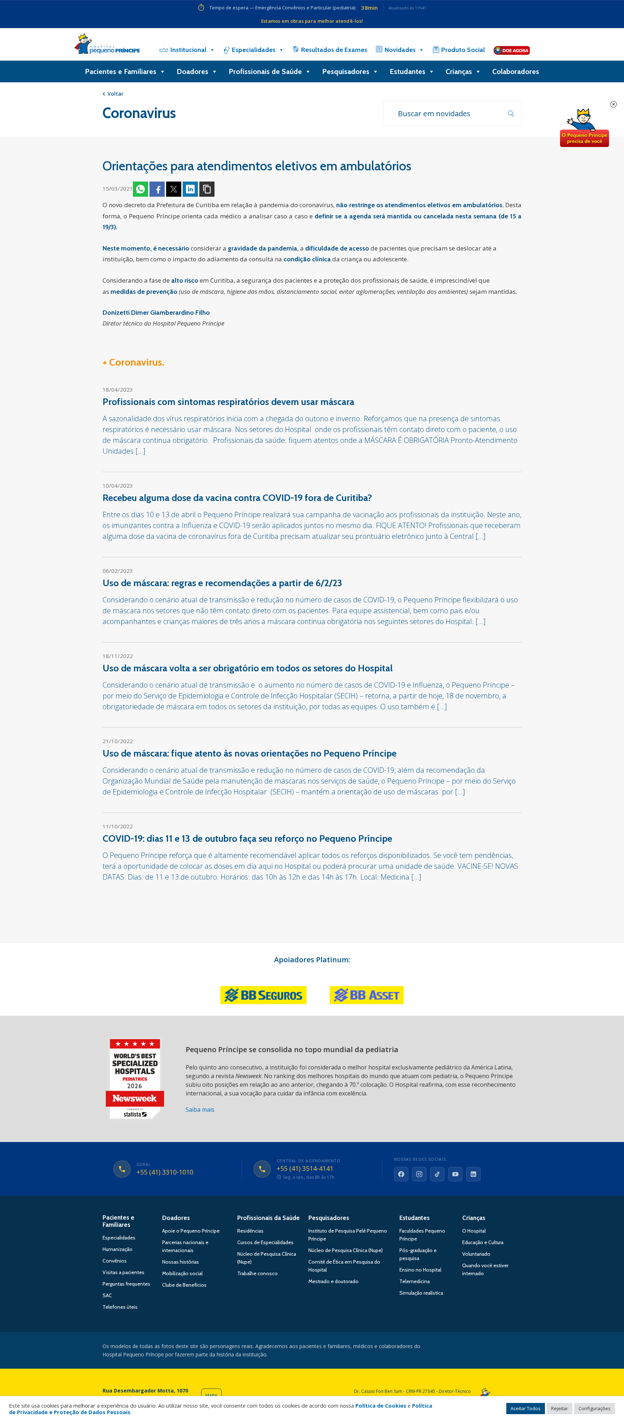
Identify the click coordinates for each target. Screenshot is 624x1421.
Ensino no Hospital (420, 1270)
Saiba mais (200, 1109)
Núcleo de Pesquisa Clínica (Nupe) (345, 1250)
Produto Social (463, 50)
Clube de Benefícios (184, 1285)
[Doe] (511, 50)
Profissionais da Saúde (268, 1217)
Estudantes (407, 71)
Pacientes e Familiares (120, 71)
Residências (250, 1231)
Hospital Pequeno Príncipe (107, 45)
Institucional (188, 50)
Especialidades (254, 50)
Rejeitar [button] (559, 1408)
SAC (107, 1295)
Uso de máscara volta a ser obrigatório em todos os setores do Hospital (248, 668)
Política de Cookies (380, 1405)
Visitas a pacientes (123, 1272)
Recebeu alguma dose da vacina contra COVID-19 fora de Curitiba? (237, 498)
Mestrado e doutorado (333, 1281)
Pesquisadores (345, 71)
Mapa (211, 1395)
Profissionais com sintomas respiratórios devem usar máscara (228, 401)
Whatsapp (140, 189)
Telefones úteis (120, 1307)
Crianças (459, 71)
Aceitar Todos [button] (526, 1408)
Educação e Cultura (482, 1242)
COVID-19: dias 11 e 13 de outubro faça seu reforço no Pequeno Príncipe (247, 838)
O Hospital (474, 1231)
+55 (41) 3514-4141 (305, 1169)
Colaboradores (515, 71)
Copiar (206, 189)
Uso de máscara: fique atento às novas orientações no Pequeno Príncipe (249, 753)
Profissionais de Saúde (265, 71)
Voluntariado (476, 1254)
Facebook (157, 189)
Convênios (115, 1260)
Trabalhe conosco (257, 1273)
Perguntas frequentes (126, 1284)
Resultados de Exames (334, 50)
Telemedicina (414, 1281)
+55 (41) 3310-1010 (164, 1172)
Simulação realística (421, 1293)
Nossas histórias (180, 1262)
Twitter (173, 189)
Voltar (116, 93)
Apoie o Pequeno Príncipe (191, 1231)
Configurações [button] (594, 1408)
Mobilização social (182, 1273)
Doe (584, 128)
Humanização (118, 1249)
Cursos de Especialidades (265, 1242)
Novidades (400, 50)
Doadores (192, 71)
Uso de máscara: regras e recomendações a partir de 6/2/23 (222, 583)
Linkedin (190, 189)
